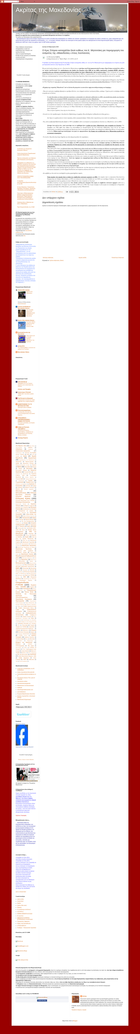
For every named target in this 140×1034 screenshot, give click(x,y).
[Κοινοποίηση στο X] (74, 192)
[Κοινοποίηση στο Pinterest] (78, 192)
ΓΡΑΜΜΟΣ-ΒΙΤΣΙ (30, 482)
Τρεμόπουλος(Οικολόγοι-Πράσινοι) (24, 628)
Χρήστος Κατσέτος (29, 637)
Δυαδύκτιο (20, 487)
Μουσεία (32, 570)
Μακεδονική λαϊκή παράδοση (24, 550)
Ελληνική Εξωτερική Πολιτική (26, 493)
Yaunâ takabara (23, 661)
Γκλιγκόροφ (21, 480)
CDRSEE (30, 644)
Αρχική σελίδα (82, 257)
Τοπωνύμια (25, 625)
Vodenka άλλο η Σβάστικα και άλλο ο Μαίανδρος (25, 203)
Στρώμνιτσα (18, 620)
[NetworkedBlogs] (42, 997)
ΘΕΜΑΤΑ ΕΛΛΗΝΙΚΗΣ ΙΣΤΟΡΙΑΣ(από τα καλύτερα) (25, 918)
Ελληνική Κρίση (23, 498)
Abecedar (32, 639)
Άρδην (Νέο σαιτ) (22, 905)
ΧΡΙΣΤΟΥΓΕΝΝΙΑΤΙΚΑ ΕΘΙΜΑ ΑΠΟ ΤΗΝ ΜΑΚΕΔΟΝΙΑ (25, 177)
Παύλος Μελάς (29, 592)
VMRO (24, 659)
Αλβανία (30, 447)
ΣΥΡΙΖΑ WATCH (21, 925)
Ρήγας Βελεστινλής (29, 602)
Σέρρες (19, 606)
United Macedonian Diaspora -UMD (27, 656)
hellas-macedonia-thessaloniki (25, 672)
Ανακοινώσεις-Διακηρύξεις (23, 451)
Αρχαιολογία (32, 458)
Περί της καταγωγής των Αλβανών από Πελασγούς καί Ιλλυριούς (26, 158)
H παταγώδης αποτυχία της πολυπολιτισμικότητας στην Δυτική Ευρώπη (26, 413)
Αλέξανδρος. (19, 449)
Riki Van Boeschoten (22, 654)
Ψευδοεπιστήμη (19, 639)
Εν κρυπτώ (20, 916)
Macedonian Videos (23, 352)
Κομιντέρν (31, 533)
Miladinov (24, 652)
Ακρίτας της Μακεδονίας (48, 9)
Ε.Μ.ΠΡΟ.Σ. (20, 911)
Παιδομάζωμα (26, 588)
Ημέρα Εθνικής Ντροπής (29, 516)
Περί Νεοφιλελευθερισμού (25, 398)
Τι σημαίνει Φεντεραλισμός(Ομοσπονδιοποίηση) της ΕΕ (26, 182)
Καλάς (34, 526)
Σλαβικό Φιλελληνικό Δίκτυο (26, 608)
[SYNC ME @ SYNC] (22, 960)
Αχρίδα (17, 463)
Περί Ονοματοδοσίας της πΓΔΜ (25, 207)
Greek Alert (20, 901)
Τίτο (19, 625)
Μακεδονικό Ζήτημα (21, 552)
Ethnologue (18, 647)
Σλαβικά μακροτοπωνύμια (29, 606)
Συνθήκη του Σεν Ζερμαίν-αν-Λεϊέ (28, 621)
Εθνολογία (19, 491)
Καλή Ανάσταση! (22, 303)
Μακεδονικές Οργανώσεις (29, 545)
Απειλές (17, 456)
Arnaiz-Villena (19, 640)
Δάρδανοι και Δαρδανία (21, 484)
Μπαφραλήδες (19, 571)
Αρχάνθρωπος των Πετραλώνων (27, 459)
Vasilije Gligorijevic (24, 657)
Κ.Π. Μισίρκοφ (21, 526)
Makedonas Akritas (20, 723)
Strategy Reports (23, 438)
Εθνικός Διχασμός (29, 489)
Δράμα (34, 485)
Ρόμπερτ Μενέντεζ (20, 604)
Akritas (84, 996)
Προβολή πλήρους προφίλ (79, 1010)
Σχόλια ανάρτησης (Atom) (57, 260)
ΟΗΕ (24, 577)
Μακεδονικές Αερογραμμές (22, 543)
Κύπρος (27, 535)
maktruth (19, 687)
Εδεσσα (18, 489)
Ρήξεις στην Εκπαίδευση (24, 923)
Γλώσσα (30, 480)
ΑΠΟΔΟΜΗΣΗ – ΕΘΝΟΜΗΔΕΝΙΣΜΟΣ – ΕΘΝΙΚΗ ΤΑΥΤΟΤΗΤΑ (24, 419)
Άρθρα (25, 456)
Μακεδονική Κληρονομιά (24, 699)
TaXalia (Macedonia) (24, 290)
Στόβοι (32, 618)
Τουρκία (32, 625)
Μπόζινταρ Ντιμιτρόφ (29, 571)
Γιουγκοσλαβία (19, 478)
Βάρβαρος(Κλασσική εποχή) (22, 465)
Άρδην (19, 903)
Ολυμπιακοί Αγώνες (26, 580)
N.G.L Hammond (32, 652)
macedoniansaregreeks (23, 683)
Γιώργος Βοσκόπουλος (30, 478)
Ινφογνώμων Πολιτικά (24, 392)
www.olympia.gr (22, 382)
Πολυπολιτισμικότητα (21, 597)
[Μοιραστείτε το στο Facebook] (76, 192)
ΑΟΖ (33, 454)
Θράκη (34, 517)
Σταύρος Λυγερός (27, 616)
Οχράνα (32, 586)
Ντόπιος (17, 577)
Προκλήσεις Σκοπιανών (24, 599)
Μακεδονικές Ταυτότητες (24, 549)
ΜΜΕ (17, 568)
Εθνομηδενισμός (21, 493)
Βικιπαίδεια (27, 466)
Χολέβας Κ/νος (23, 635)
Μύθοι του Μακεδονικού (21, 573)
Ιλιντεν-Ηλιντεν (30, 519)
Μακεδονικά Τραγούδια (28, 542)
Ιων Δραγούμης (32, 524)
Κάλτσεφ (20, 528)
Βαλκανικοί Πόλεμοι (28, 463)
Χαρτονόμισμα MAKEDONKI (22, 633)
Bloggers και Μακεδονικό (24, 642)
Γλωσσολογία (19, 482)
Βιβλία (19, 466)
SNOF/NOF (33, 654)
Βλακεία (34, 466)
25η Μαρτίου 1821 (21, 446)
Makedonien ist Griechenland (25, 685)
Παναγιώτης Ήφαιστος (23, 921)
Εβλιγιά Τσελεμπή (29, 487)
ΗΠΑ (17, 517)
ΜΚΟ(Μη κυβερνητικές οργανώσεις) (25, 566)
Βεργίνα (34, 465)
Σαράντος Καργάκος (31, 604)
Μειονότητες (22, 561)
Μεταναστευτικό (21, 563)
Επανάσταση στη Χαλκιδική (29, 509)
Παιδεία (18, 588)
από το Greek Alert (21, 892)
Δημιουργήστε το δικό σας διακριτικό (24, 747)
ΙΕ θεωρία (20, 519)
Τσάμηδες (18, 630)
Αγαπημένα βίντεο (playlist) (24, 407)
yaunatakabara (21, 692)
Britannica (18, 644)
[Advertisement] (83, 253)
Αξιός (28, 454)
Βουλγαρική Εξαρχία (21, 470)
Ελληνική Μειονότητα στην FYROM (25, 500)
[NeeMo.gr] (19, 941)
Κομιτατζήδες (19, 535)
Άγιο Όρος (31, 445)
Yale (17, 661)
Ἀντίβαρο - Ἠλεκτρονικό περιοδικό (26, 927)
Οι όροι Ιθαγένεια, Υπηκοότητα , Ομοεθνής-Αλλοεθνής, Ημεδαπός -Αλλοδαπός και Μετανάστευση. (26, 188)
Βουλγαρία (29, 468)
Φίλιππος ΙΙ (26, 630)
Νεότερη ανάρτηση (48, 257)
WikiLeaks (31, 659)
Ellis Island (31, 645)
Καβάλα (29, 526)
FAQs (25, 647)
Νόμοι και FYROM (29, 575)
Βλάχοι (20, 468)
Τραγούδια (31, 626)
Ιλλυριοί (17, 521)
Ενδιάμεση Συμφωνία (29, 505)
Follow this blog (42, 1000)
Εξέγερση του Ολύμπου (22, 507)
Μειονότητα (33, 559)
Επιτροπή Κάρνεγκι (21, 512)
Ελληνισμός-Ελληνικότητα (23, 502)
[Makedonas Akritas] (22, 745)
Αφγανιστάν (19, 461)
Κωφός (27, 537)
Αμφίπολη (30, 449)
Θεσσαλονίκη (26, 517)
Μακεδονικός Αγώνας (27, 554)
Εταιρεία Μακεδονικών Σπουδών (26, 694)
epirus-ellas (20, 899)
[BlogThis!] (72, 192)
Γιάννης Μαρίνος (29, 477)
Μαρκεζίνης (24, 559)
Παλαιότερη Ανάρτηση (118, 257)
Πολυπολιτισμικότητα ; (24, 410)
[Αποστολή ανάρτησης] (66, 191)
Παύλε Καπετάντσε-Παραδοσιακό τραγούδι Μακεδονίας (26, 154)
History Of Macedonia (24, 302)
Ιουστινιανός (18, 523)
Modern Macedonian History (26, 320)
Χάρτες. (32, 632)
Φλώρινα (33, 630)
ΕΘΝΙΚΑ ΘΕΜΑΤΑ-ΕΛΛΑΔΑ (24, 913)
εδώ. (24, 235)
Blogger (75, 1021)
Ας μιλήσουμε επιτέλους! (24, 909)
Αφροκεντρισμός (29, 461)
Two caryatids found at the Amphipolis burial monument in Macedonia (30, 312)
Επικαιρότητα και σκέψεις (26, 510)
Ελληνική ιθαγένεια (23, 496)
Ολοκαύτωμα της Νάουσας (29, 578)
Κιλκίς (23, 529)
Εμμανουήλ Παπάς (21, 504)
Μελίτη (31, 561)
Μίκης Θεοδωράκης (29, 564)
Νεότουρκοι (20, 575)
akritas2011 (21, 346)
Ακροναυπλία (19, 447)
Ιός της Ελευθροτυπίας (28, 521)
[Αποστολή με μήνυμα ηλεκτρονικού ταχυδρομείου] (70, 192)
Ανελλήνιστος (19, 452)
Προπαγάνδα (20, 601)
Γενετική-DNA (27, 472)
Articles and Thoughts (24, 389)
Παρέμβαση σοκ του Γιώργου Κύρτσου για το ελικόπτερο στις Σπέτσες (25, 385)
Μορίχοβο (25, 570)
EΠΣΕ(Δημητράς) (20, 645)
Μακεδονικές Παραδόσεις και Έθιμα (26, 547)
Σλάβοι (17, 609)
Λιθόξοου (18, 540)
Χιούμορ (33, 633)
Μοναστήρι (25, 568)
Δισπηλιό (28, 485)
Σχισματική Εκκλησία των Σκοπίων (27, 623)
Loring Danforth (25, 651)
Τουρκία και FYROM (21, 626)
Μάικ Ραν (25, 540)
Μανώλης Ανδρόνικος (27, 557)
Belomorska (30, 640)
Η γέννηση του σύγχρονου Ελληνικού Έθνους (24, 149)
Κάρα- (25, 528)
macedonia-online (22, 681)
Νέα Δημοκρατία (32, 573)
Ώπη (27, 639)
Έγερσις (19, 907)
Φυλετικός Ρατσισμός (23, 632)
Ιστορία (26, 523)
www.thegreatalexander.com (25, 689)
